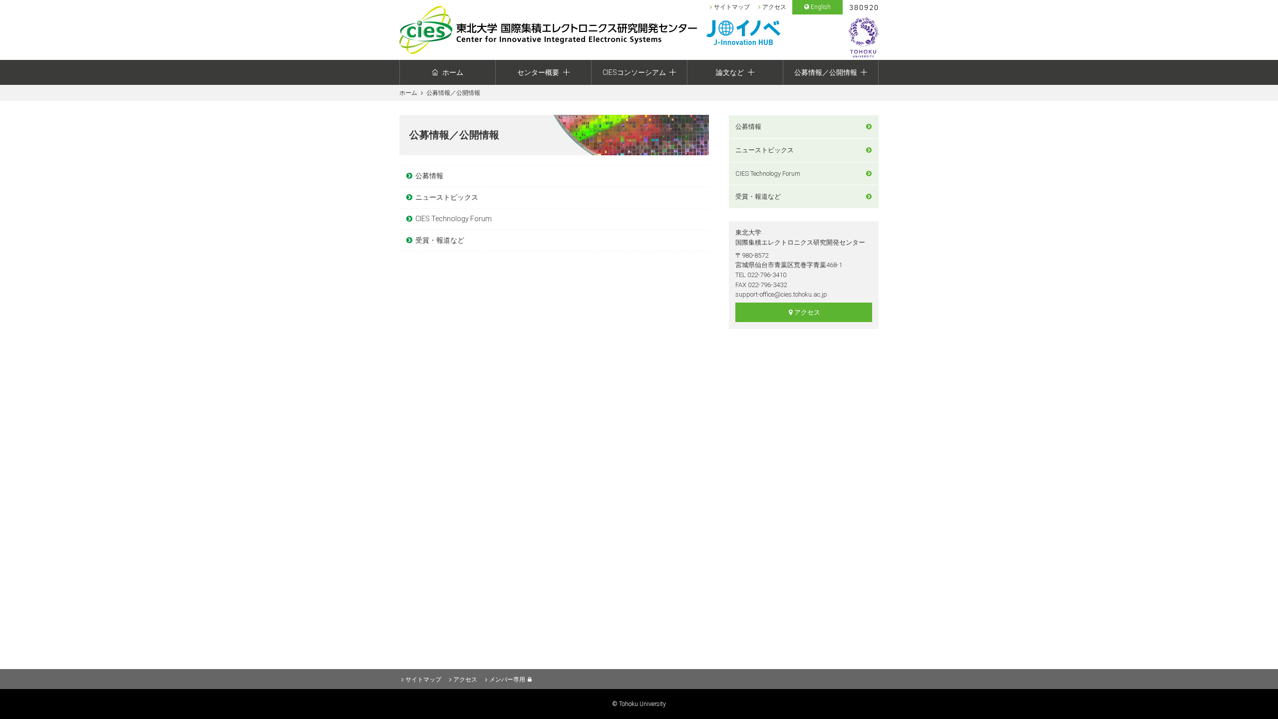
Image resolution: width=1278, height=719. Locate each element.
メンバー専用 (507, 679)
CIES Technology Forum (453, 219)
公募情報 (429, 176)
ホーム (452, 72)
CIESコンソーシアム (634, 72)
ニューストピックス (446, 197)
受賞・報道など (439, 240)
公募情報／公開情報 (825, 72)
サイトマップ (732, 6)
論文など (730, 72)
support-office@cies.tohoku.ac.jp (781, 294)
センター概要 (538, 72)
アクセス (774, 6)
